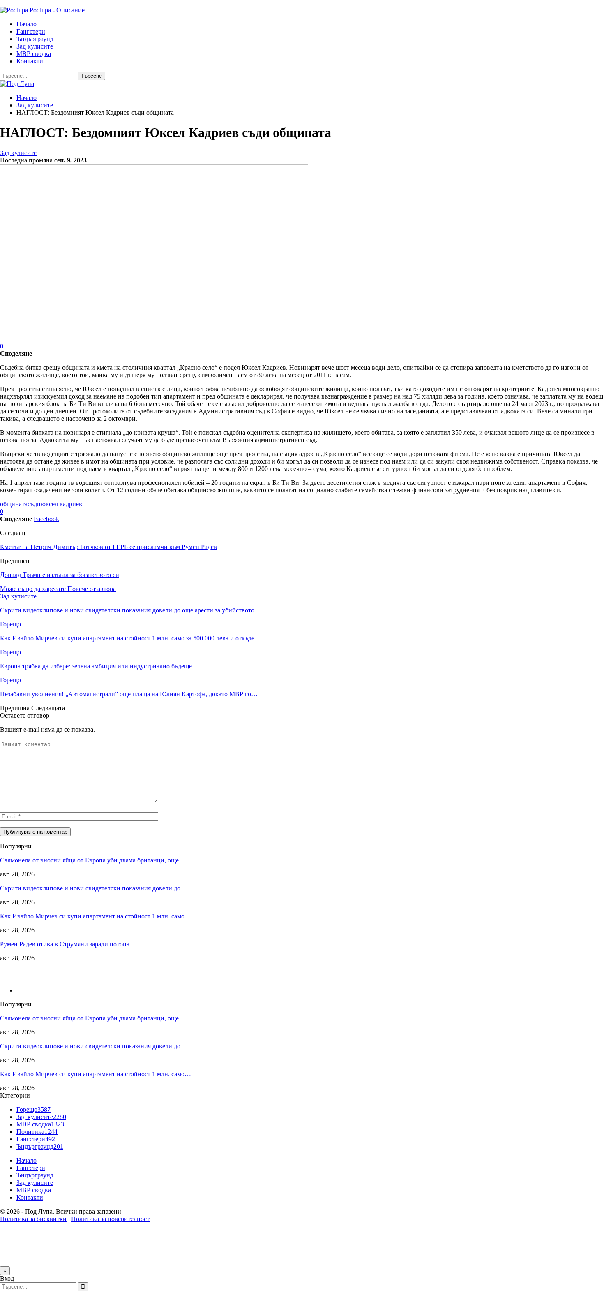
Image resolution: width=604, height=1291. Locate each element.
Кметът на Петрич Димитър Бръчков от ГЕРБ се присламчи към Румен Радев (108, 546)
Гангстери (30, 31)
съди (34, 504)
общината (14, 504)
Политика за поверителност (110, 1218)
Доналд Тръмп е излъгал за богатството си (59, 574)
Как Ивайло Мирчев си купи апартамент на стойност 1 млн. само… (95, 916)
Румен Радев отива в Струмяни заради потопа (64, 944)
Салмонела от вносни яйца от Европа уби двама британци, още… (92, 860)
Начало (26, 24)
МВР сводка (33, 53)
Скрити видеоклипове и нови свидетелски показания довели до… (93, 888)
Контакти (29, 61)
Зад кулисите (34, 46)
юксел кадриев (61, 504)
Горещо (10, 624)
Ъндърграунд (34, 38)
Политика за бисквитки (33, 1218)
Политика (37, 1131)
